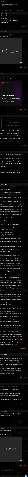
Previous (5, 10)
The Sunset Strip (10, 5)
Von (2, 115)
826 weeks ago (23, 26)
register (13, 4)
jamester (3, 184)
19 (19, 10)
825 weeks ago (23, 348)
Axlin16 (2, 13)
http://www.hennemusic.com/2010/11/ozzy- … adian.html (10, 186)
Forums (3, 5)
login (17, 4)
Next (22, 10)
